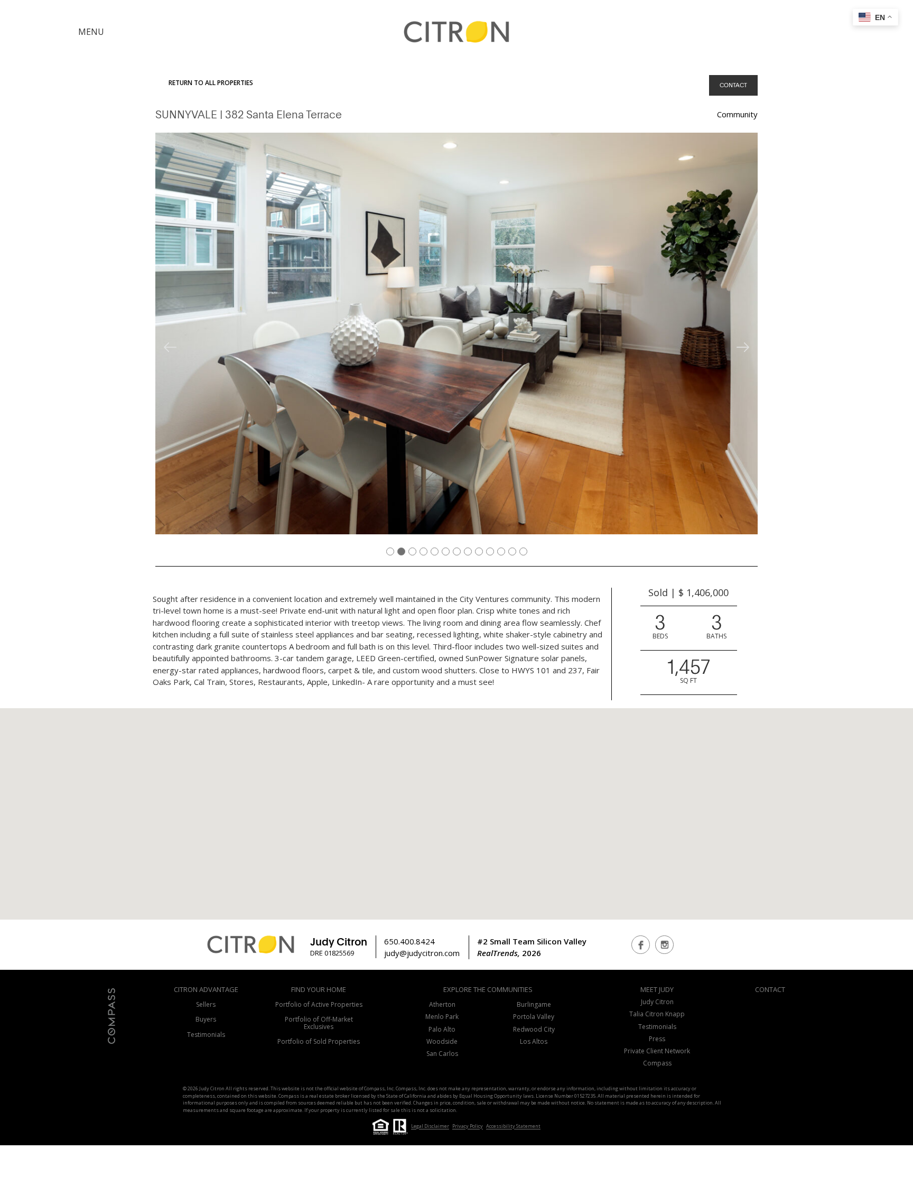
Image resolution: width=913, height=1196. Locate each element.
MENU (91, 32)
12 (513, 550)
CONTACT (733, 85)
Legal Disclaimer (430, 1126)
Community (737, 114)
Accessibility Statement (513, 1126)
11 (502, 550)
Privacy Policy (467, 1126)
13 (525, 550)
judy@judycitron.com (422, 953)
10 (491, 550)
